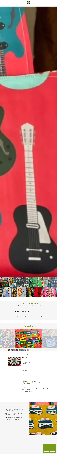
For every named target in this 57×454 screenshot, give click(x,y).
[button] (29, 298)
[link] (28, 2)
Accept (52, 451)
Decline (46, 451)
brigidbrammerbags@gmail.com (24, 305)
